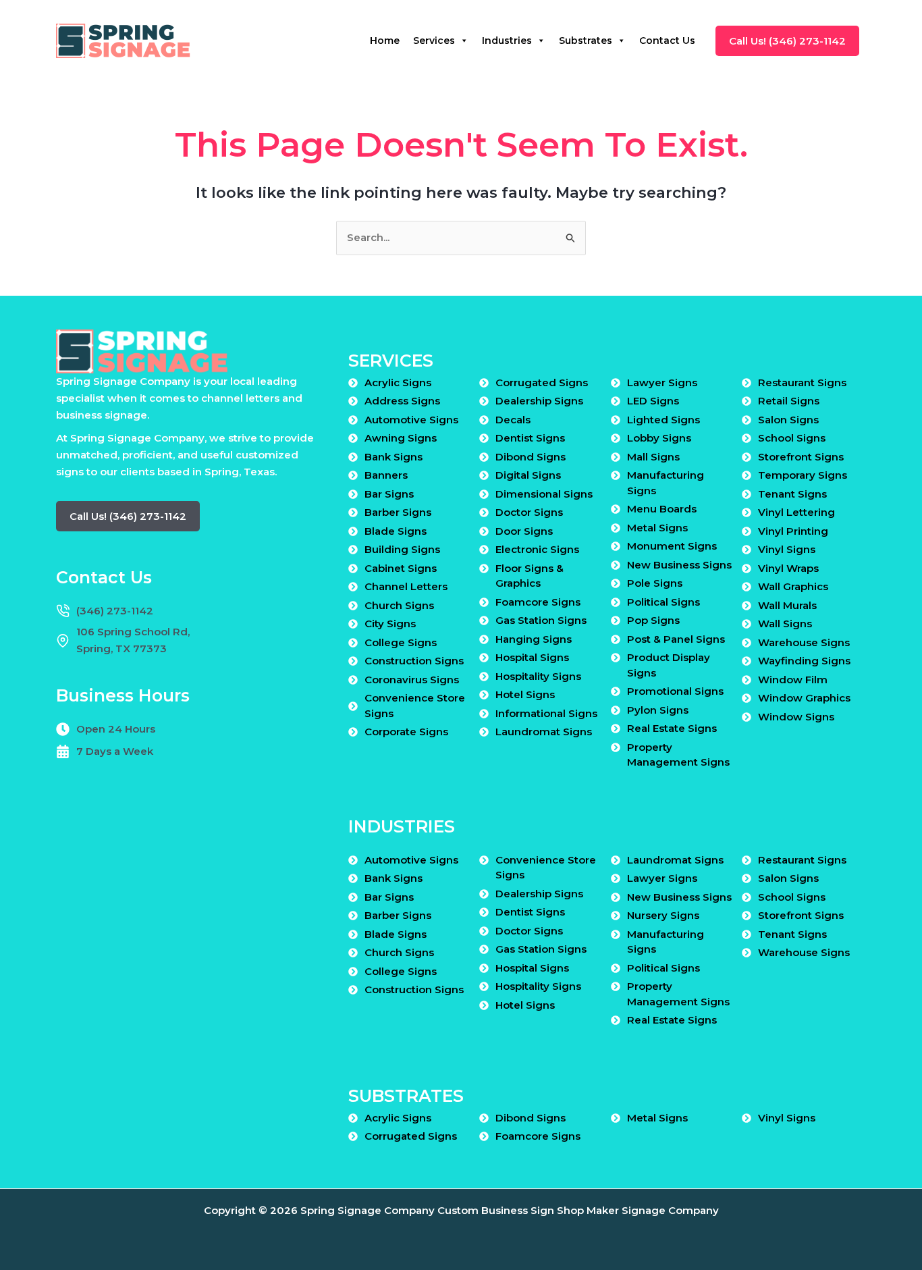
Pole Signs (654, 583)
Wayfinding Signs (804, 660)
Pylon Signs (657, 710)
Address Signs (402, 400)
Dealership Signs (539, 400)
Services (434, 40)
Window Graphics (804, 697)
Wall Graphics (793, 586)
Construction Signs (414, 660)
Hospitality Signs (538, 676)
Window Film (793, 679)
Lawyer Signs (662, 382)
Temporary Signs (802, 475)
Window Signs (796, 716)
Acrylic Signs (397, 382)
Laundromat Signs (543, 731)
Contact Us (667, 40)
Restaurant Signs (802, 382)
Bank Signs (393, 456)
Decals (513, 419)
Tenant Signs (792, 493)
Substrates (585, 40)
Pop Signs (653, 620)
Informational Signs (546, 713)
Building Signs (402, 549)
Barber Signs (397, 512)
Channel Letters (406, 586)
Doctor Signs (529, 512)
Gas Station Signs (541, 620)
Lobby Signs (659, 437)
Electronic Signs (537, 549)
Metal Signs (657, 527)
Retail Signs (788, 400)
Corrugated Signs (541, 382)
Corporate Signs (406, 731)
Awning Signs (400, 437)
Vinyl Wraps (788, 568)
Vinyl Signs (786, 549)
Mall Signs (653, 456)
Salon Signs (788, 419)
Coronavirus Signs (411, 679)
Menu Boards (662, 508)
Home (385, 40)
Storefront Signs (801, 456)
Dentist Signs (530, 437)
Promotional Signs (675, 691)
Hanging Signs (533, 639)
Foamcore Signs (537, 602)
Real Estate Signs (672, 728)
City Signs (390, 623)
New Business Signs (679, 564)
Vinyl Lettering (796, 512)
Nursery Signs (663, 915)
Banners (386, 475)
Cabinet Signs (400, 568)
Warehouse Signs (804, 642)
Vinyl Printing (793, 531)
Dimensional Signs (544, 493)
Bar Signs (389, 493)
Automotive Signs (411, 419)
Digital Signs (528, 475)
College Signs (400, 642)
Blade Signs (395, 531)
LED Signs (653, 400)
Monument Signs (672, 545)
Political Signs (663, 602)
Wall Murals (787, 605)
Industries (507, 40)
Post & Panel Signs (676, 639)
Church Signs (399, 605)
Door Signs (524, 531)
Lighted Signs (663, 419)
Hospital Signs (532, 657)
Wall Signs (785, 623)
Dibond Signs (530, 456)
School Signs (791, 437)
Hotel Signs (525, 694)
